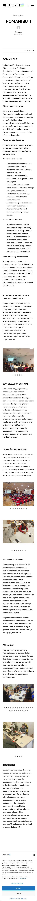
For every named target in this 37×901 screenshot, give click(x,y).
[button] (34, 855)
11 (26, 707)
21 (22, 710)
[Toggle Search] (27, 5)
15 (9, 710)
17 (14, 710)
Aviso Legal (23, 878)
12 (28, 707)
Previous (30, 50)
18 (16, 710)
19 (18, 710)
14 (32, 707)
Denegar (18, 893)
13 (30, 707)
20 (20, 710)
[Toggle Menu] (33, 5)
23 (27, 710)
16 (12, 710)
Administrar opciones (17, 883)
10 (23, 707)
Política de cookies (15, 898)
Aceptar (18, 888)
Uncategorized (18, 15)
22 (25, 710)
